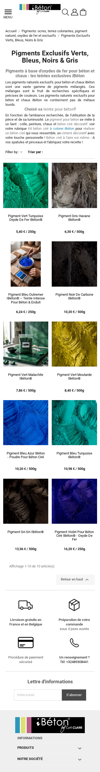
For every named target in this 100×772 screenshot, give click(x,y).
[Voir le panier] (84, 12)
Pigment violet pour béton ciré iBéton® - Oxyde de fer (74, 536)
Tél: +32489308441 (74, 662)
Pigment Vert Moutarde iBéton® (74, 376)
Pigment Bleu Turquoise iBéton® (74, 455)
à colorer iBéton (51, 129)
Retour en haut (75, 579)
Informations (29, 738)
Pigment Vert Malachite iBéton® (25, 376)
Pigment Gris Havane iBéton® (74, 218)
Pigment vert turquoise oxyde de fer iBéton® (25, 218)
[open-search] (65, 12)
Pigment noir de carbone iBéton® (74, 296)
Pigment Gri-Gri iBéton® (25, 532)
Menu (7, 17)
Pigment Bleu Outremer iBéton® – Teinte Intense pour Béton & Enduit (26, 298)
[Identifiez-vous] (74, 12)
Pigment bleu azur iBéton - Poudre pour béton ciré (26, 455)
